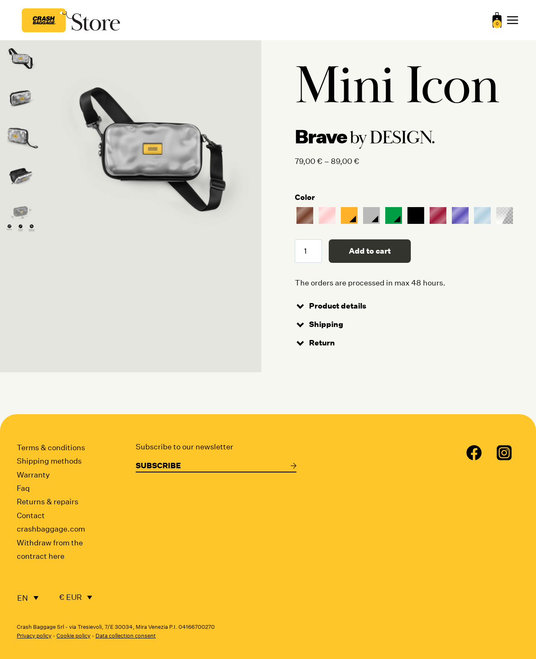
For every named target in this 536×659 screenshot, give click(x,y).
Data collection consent (125, 635)
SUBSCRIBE (158, 465)
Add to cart (370, 251)
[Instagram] (504, 453)
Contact (31, 515)
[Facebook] (474, 453)
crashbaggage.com (51, 528)
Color (305, 197)
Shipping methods (49, 461)
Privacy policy (34, 635)
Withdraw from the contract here (50, 549)
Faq (23, 488)
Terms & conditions (51, 447)
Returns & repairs (47, 501)
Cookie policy (73, 635)
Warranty (33, 474)
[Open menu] (512, 20)
